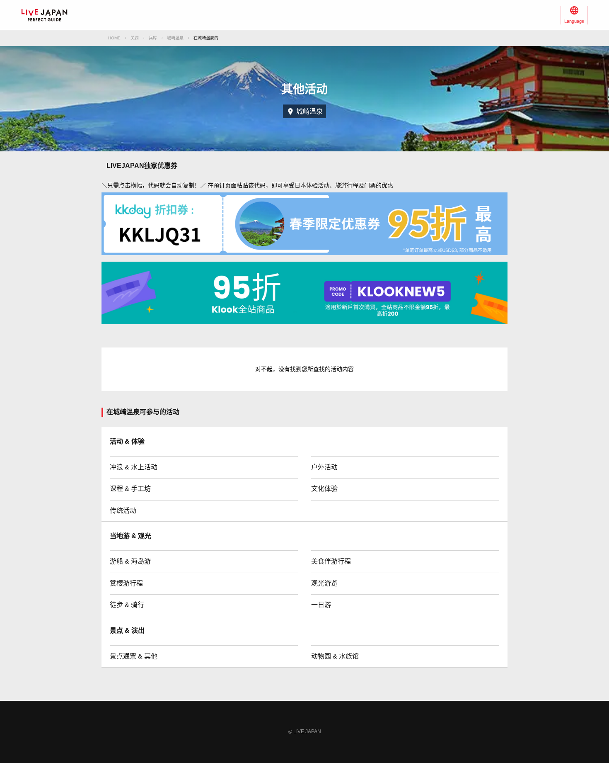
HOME (114, 38)
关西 (134, 38)
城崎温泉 (175, 38)
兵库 (153, 38)
